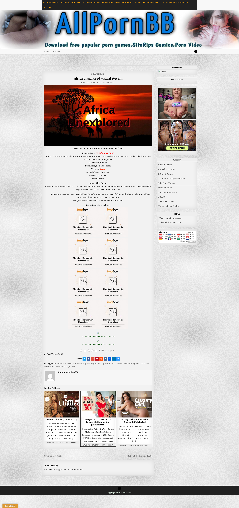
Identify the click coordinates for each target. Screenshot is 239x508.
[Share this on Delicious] (118, 359)
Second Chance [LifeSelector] (62, 420)
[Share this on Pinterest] (97, 359)
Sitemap (56, 51)
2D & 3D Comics (92, 2)
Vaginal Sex (71, 366)
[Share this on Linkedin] (114, 359)
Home (46, 51)
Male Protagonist (132, 363)
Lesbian (119, 363)
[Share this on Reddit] (101, 359)
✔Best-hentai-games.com (170, 218)
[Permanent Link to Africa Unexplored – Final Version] (98, 115)
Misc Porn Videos (133, 2)
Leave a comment (108, 82)
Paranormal (49, 366)
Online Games (152, 2)
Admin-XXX (86, 82)
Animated (77, 363)
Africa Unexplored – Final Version (98, 78)
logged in (60, 469)
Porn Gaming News (167, 192)
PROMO (48, 7)
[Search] (195, 51)
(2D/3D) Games (52, 2)
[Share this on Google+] (92, 359)
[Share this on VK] (105, 359)
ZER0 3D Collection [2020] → (141, 456)
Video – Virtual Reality (168, 206)
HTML (112, 363)
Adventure (59, 363)
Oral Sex (145, 363)
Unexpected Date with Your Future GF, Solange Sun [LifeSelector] (98, 422)
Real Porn (60, 366)
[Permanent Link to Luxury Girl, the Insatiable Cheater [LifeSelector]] (134, 404)
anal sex (68, 363)
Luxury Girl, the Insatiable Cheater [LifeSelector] (134, 421)
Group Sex (103, 363)
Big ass (86, 363)
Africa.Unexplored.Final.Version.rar (98, 336)
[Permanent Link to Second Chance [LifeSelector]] (61, 404)
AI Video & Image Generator (175, 2)
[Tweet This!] (84, 359)
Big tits (94, 363)
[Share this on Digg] (109, 359)
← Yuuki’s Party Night (52, 456)
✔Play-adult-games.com (169, 222)
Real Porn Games (112, 2)
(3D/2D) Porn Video (71, 2)
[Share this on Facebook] (88, 359)
